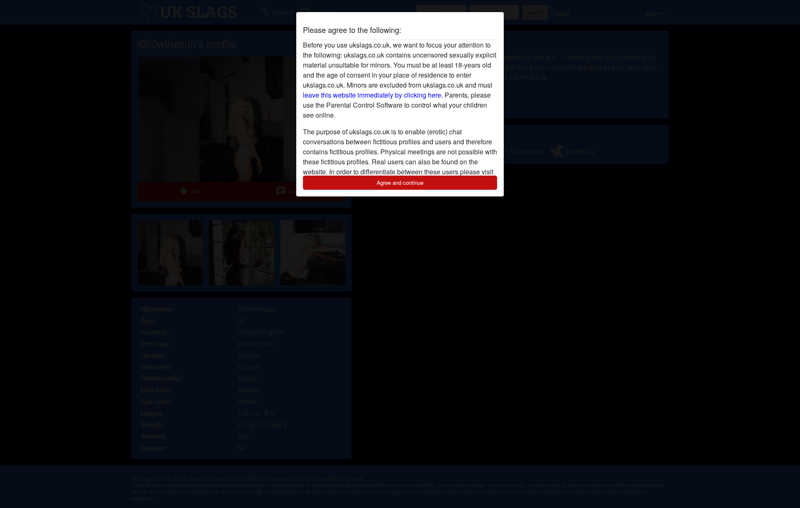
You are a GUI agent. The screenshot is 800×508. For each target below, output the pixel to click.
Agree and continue (400, 182)
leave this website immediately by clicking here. (373, 95)
